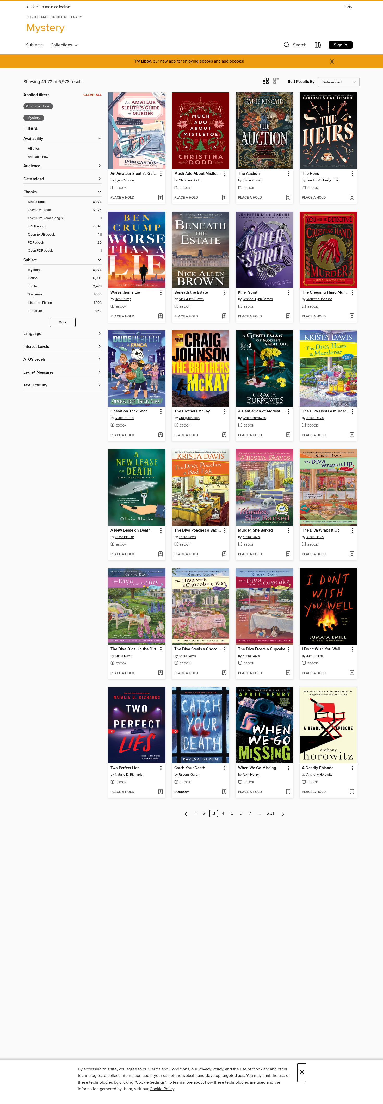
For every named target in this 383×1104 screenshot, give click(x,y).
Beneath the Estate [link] (191, 292)
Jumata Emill (315, 656)
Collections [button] (62, 45)
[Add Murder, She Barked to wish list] (288, 554)
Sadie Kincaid (252, 180)
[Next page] (283, 813)
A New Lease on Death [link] (130, 530)
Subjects (34, 45)
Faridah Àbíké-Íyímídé (322, 180)
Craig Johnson (189, 418)
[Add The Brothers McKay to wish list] (224, 435)
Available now (38, 157)
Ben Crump (123, 299)
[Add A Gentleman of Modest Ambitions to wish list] (288, 435)
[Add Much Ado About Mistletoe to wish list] (224, 197)
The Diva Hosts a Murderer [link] (325, 411)
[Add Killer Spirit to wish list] (288, 316)
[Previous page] (186, 813)
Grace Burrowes (254, 418)
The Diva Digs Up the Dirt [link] (133, 649)
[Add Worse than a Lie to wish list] (160, 316)
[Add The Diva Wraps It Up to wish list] (352, 554)
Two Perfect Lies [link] (124, 768)
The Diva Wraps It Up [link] (321, 530)
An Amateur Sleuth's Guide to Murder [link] (134, 173)
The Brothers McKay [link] (192, 411)
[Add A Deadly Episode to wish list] (352, 792)
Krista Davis (315, 418)
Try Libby (142, 61)
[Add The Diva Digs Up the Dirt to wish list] (160, 673)
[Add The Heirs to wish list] (352, 197)
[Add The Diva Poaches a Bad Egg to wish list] (224, 554)
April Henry (251, 775)
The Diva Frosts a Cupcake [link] (261, 649)
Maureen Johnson (319, 299)
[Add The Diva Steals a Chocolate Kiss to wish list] (224, 673)
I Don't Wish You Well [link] (321, 649)
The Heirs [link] (310, 173)
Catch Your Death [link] (189, 768)
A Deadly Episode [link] (317, 768)
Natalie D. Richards (129, 775)
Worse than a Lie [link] (125, 292)
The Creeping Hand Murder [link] (326, 292)
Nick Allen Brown (191, 299)
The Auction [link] (249, 173)
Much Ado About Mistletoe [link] (198, 173)
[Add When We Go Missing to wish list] (288, 792)
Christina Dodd (189, 180)
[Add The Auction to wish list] (288, 197)
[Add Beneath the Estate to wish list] (224, 316)
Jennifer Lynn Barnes (258, 299)
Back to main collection (50, 7)
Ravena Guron (189, 775)
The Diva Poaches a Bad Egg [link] (198, 530)
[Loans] (318, 46)
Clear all (92, 94)
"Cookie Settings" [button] (150, 1082)
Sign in (340, 45)
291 (270, 813)
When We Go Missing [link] (257, 768)
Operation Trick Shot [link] (128, 411)
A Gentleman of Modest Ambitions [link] (262, 411)
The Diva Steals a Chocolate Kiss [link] (198, 649)
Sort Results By (301, 81)
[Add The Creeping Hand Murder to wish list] (352, 316)
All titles (34, 148)
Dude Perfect (124, 418)
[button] (294, 46)
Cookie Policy (162, 1088)
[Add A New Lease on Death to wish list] (160, 554)
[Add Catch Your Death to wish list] (224, 792)
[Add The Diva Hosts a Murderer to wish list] (352, 435)
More (62, 322)
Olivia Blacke (124, 537)
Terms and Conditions (169, 1069)
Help (348, 7)
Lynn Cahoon (124, 180)
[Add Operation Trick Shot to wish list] (160, 435)
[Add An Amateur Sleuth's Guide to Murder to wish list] (160, 197)
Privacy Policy (210, 1069)
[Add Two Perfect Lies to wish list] (160, 792)
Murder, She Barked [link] (255, 530)
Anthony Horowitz (319, 775)
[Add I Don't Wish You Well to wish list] (352, 673)
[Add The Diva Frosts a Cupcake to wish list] (288, 673)
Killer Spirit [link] (247, 292)
